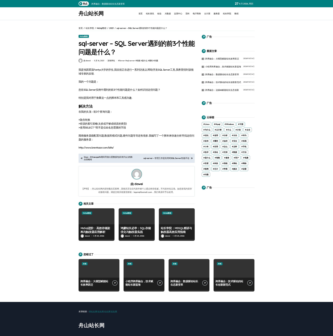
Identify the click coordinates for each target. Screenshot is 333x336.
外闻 (84, 264)
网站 (235, 163)
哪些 (216, 141)
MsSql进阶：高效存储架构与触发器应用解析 (95, 230)
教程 (236, 13)
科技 (216, 163)
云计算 (207, 13)
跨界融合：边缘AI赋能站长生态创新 (222, 90)
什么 (229, 130)
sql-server (131, 60)
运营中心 (178, 13)
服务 (227, 158)
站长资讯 (150, 13)
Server (122, 60)
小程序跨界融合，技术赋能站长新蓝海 (223, 66)
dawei (138, 184)
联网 (207, 169)
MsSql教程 (84, 36)
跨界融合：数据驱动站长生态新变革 (222, 74)
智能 (218, 158)
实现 (244, 141)
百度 (207, 163)
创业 (159, 13)
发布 (207, 141)
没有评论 (111, 60)
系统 (226, 163)
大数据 (168, 13)
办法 (235, 135)
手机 (244, 146)
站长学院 (227, 13)
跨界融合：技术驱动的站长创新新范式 (223, 82)
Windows (230, 124)
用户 (237, 158)
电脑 (246, 158)
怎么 (226, 146)
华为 (244, 135)
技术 (207, 152)
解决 (235, 169)
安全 (235, 141)
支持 (226, 152)
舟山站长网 (91, 13)
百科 (187, 13)
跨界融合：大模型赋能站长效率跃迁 (222, 58)
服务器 (217, 13)
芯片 (216, 169)
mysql (217, 124)
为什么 (207, 130)
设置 (244, 169)
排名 (216, 152)
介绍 (239, 130)
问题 (156, 60)
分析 (226, 135)
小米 (207, 146)
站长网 (101, 311)
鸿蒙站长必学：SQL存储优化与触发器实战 (136, 230)
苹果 (226, 169)
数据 (235, 152)
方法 (244, 152)
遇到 (151, 60)
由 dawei (87, 60)
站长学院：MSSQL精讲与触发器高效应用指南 (176, 230)
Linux (207, 124)
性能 (138, 60)
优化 (207, 135)
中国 (241, 124)
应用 (216, 146)
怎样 (235, 146)
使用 (216, 135)
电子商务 (197, 13)
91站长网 (93, 311)
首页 (141, 13)
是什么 (144, 60)
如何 (226, 141)
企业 (248, 130)
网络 (244, 163)
